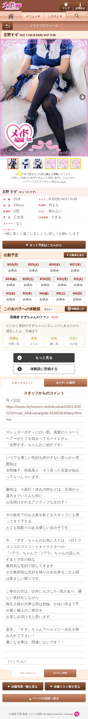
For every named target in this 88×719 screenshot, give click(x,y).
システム (53, 16)
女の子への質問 (65, 382)
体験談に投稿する (44, 369)
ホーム (11, 16)
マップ (66, 8)
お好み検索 (77, 16)
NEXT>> (80, 86)
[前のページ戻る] (7, 26)
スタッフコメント (22, 382)
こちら (62, 181)
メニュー (31, 16)
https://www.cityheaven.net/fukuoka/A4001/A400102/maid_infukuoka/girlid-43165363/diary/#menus (44, 413)
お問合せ (80, 8)
